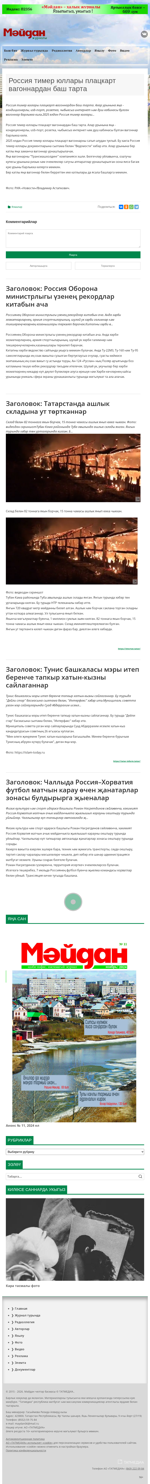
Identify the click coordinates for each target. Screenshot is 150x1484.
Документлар (25, 1369)
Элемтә (27, 59)
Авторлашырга (38, 265)
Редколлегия (62, 50)
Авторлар (83, 50)
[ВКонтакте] (121, 207)
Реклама (11, 59)
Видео (125, 50)
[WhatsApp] (131, 207)
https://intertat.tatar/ (129, 648)
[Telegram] (136, 207)
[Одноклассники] (126, 207)
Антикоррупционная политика (25, 1439)
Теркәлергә (108, 265)
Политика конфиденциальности (26, 1450)
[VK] (144, 34)
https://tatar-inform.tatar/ (126, 761)
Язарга (73, 254)
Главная (21, 1309)
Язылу (100, 50)
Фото (112, 50)
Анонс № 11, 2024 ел (22, 1125)
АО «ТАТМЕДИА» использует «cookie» (29, 1442)
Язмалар (17, 207)
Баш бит (10, 50)
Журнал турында (34, 50)
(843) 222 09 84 (135, 1468)
